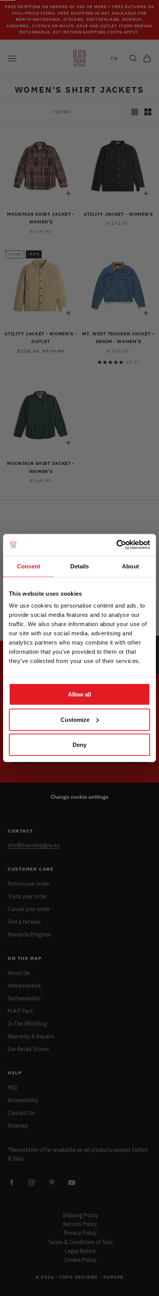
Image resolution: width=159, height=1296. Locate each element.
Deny (79, 744)
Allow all (79, 694)
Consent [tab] (28, 566)
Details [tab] (79, 566)
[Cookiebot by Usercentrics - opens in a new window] (116, 545)
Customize (75, 719)
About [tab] (130, 566)
